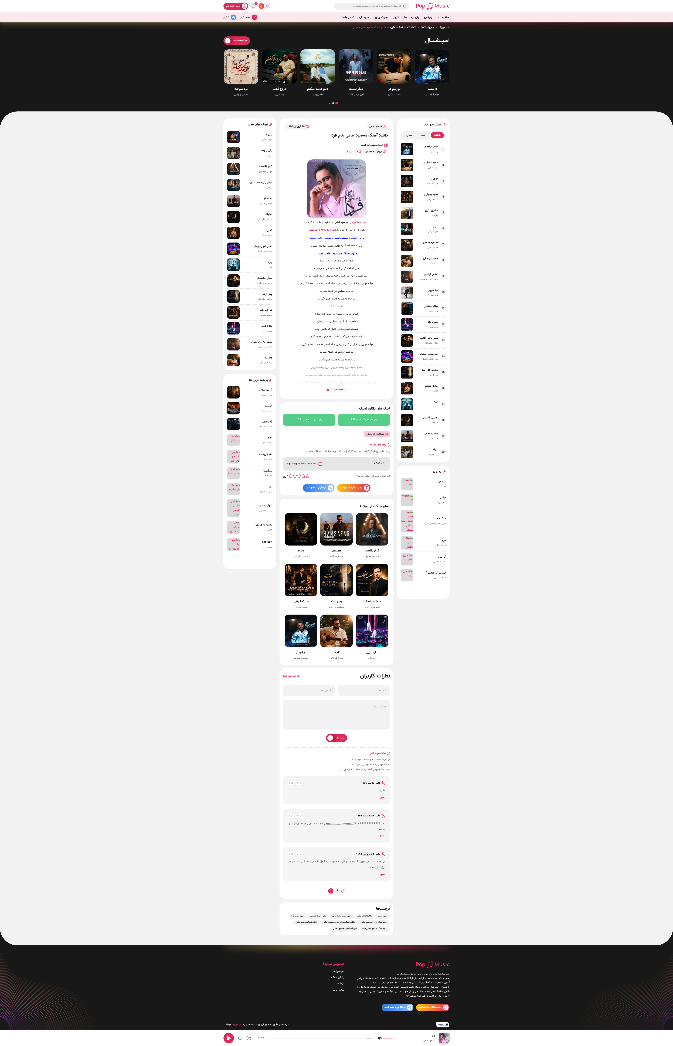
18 (356, 151)
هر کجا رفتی (301, 601)
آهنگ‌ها (445, 17)
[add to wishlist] (248, 1038)
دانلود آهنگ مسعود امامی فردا (375, 928)
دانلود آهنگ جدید (359, 222)
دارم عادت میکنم (317, 89)
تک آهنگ (411, 27)
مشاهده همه (240, 40)
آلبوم (396, 17)
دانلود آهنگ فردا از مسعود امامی (374, 922)
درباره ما (339, 984)
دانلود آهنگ (350, 246)
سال (409, 135)
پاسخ (382, 797)
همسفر (336, 550)
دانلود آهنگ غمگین (318, 916)
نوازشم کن (394, 89)
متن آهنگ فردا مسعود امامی (345, 928)
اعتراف (301, 550)
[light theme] (261, 6)
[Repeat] (240, 1038)
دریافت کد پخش (375, 434)
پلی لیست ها (411, 17)
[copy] (320, 464)
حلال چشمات (372, 601)
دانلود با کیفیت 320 (362, 420)
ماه (423, 135)
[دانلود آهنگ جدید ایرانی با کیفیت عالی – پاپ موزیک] (433, 6)
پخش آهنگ (337, 977)
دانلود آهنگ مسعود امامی (306, 922)
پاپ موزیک (444, 27)
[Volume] (380, 1038)
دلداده (336, 652)
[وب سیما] (443, 1025)
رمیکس (428, 17)
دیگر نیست (356, 89)
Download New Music (321, 230)
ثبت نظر (339, 738)
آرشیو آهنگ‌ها (427, 27)
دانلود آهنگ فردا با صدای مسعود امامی (339, 922)
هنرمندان (364, 17)
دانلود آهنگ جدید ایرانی (342, 916)
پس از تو (336, 601)
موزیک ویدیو (381, 17)
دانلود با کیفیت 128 (307, 420)
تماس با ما (348, 17)
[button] (336, 103)
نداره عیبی (372, 652)
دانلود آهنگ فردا (298, 916)
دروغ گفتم (279, 89)
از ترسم (432, 89)
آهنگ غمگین (396, 27)
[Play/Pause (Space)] (228, 1038)
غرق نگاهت (372, 550)
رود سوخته (241, 89)
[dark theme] (267, 6)
